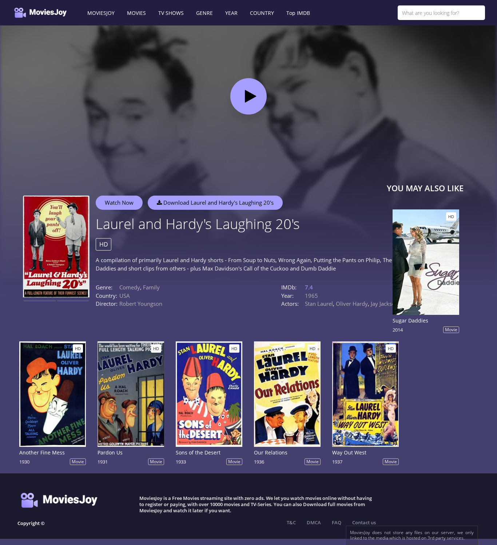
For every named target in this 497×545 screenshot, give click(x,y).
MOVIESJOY (101, 12)
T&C (291, 522)
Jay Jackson (384, 303)
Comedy (129, 287)
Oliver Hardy (352, 303)
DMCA (314, 522)
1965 (311, 295)
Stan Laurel (319, 303)
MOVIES (136, 12)
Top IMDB (298, 12)
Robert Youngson (140, 303)
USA (124, 295)
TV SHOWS (171, 12)
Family (151, 287)
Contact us (364, 522)
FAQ (336, 522)
